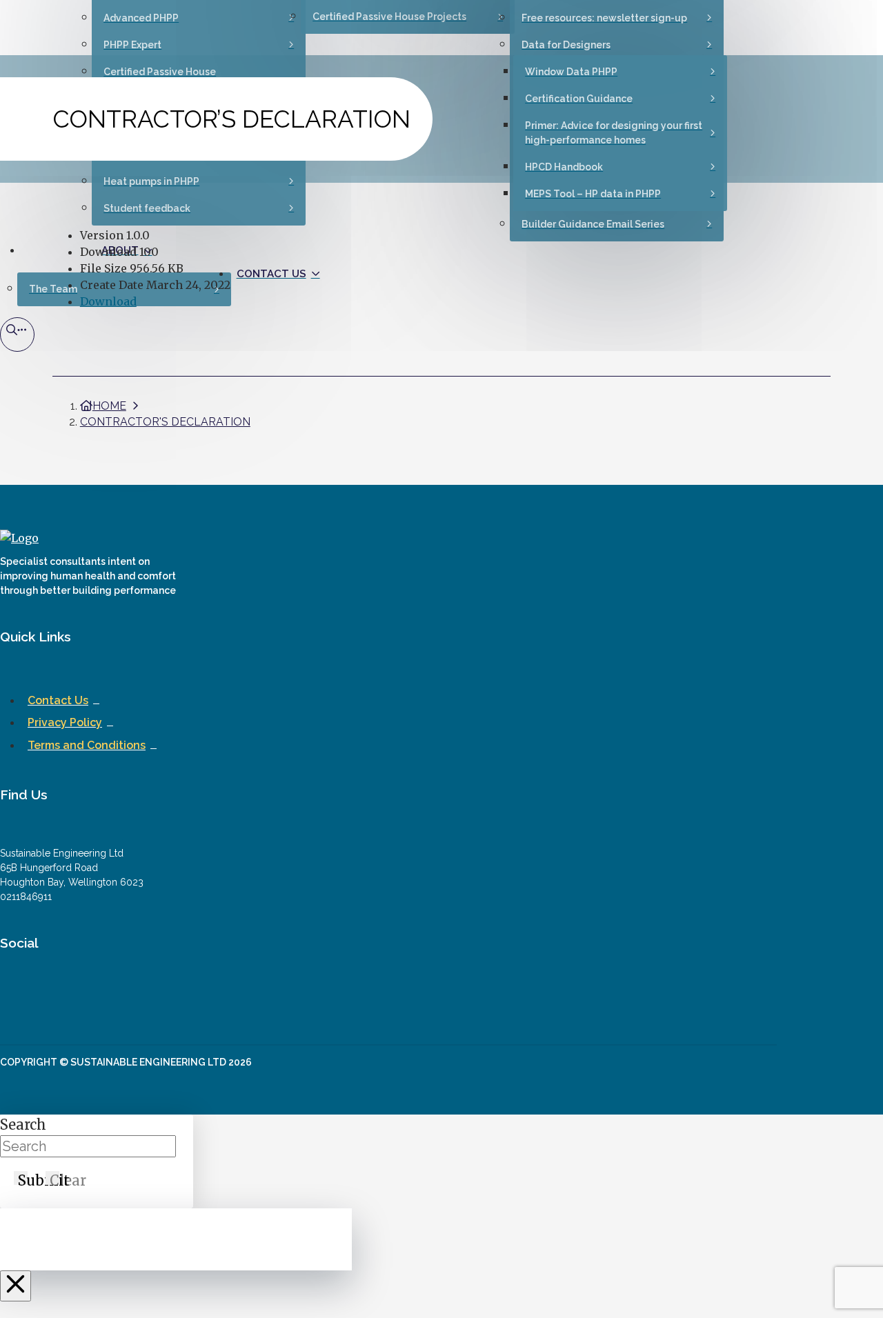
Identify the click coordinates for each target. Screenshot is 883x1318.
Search (23, 1124)
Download (108, 301)
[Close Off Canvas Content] (15, 1285)
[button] (17, 334)
